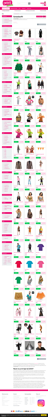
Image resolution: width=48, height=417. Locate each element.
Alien (5, 47)
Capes (6, 75)
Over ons (3, 395)
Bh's (5, 72)
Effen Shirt (6, 58)
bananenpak (36, 363)
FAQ (2, 399)
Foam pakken (7, 91)
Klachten (3, 404)
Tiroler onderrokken (7, 198)
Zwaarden (6, 217)
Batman (6, 44)
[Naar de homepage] (8, 3)
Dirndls (6, 112)
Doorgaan (43, 415)
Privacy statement (5, 401)
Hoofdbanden (7, 168)
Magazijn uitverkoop (13, 8)
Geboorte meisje (7, 122)
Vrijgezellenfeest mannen (7, 209)
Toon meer (5, 36)
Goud (5, 230)
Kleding (6, 19)
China (5, 140)
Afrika (6, 136)
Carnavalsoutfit (16, 13)
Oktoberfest (29, 8)
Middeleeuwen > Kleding (7, 257)
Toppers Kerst (7, 61)
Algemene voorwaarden (5, 400)
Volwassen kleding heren (7, 31)
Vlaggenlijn (6, 245)
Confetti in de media (5, 405)
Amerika (6, 137)
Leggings (6, 188)
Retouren (3, 398)
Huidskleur (6, 224)
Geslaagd (6, 126)
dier (28, 364)
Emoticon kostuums (7, 85)
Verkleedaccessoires (7, 20)
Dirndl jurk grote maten (7, 115)
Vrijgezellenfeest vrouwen (7, 206)
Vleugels (6, 178)
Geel (5, 228)
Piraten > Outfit (7, 258)
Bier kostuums (7, 87)
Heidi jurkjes (6, 111)
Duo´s (20, 8)
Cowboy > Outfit (7, 260)
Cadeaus (6, 238)
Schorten (6, 176)
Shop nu (16, 43)
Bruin (5, 227)
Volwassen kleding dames (7, 33)
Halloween (24, 8)
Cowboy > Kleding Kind (7, 262)
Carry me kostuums (7, 77)
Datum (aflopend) (39, 16)
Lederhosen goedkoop (7, 101)
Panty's (6, 189)
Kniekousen (6, 186)
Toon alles (6, 109)
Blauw (6, 225)
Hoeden (6, 165)
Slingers (6, 246)
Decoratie (6, 22)
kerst (5, 123)
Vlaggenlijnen (7, 249)
